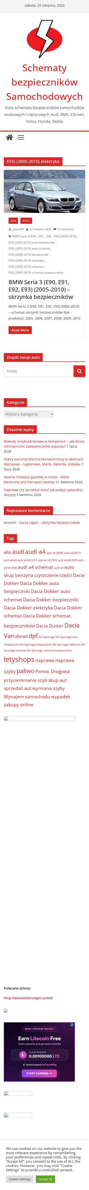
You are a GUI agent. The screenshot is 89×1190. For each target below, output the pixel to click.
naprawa (44, 660)
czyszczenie (46, 575)
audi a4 (35, 551)
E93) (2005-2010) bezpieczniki (28, 255)
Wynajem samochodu (27, 696)
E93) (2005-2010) (65, 236)
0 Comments (65, 229)
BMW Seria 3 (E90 (24, 236)
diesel (21, 636)
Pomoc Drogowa (52, 671)
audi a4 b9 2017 (27, 560)
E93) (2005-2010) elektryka (26, 260)
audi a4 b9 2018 (47, 560)
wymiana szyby (48, 688)
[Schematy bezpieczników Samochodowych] (9, 137)
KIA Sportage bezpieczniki (35, 644)
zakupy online (18, 705)
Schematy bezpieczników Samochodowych (44, 82)
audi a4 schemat (35, 567)
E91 (41, 236)
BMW (13, 220)
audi (18, 551)
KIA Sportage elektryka (66, 644)
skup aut (57, 680)
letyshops (19, 659)
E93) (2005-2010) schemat (26, 267)
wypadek (60, 696)
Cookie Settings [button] (20, 1179)
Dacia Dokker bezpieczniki (51, 600)
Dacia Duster (49, 626)
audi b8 (58, 567)
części (66, 575)
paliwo (25, 671)
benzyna (24, 575)
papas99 (18, 229)
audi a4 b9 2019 (67, 560)
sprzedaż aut (17, 688)
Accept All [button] (45, 1179)
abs (7, 552)
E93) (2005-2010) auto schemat (29, 248)
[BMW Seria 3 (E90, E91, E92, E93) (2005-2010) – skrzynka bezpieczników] (44, 191)
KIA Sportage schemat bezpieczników (49, 650)
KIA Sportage (47, 637)
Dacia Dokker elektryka (28, 608)
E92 (48, 236)
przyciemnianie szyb (25, 680)
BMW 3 (26, 220)
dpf (33, 636)
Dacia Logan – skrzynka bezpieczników (49, 522)
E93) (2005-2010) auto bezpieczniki (32, 242)
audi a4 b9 (10, 560)
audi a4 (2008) (54, 552)
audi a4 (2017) (72, 552)
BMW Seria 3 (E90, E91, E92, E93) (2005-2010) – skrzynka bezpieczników (41, 289)
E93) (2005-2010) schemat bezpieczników (36, 273)
